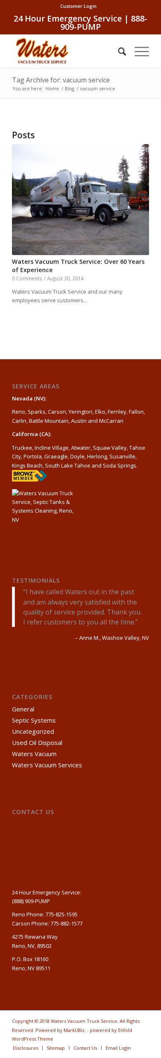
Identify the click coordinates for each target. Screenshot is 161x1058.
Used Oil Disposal (37, 742)
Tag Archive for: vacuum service (61, 79)
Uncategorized (33, 731)
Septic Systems (34, 720)
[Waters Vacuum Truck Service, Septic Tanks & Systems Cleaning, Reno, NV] (44, 512)
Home (52, 88)
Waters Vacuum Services (47, 765)
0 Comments (27, 278)
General (23, 709)
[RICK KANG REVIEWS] (29, 479)
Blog (69, 88)
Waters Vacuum (34, 754)
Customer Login (78, 6)
